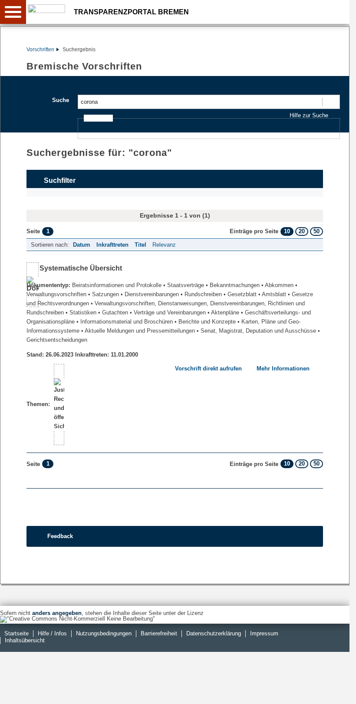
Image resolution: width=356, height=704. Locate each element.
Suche (60, 100)
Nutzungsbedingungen (104, 633)
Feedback (60, 536)
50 (316, 231)
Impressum (264, 633)
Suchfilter (60, 180)
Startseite (16, 633)
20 (302, 231)
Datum (81, 244)
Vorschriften (40, 49)
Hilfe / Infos (52, 633)
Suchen (330, 102)
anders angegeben (57, 613)
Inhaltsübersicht (25, 640)
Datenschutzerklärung (213, 633)
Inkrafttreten (112, 244)
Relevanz (164, 244)
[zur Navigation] (13, 12)
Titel (140, 244)
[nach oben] (336, 690)
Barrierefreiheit (159, 633)
